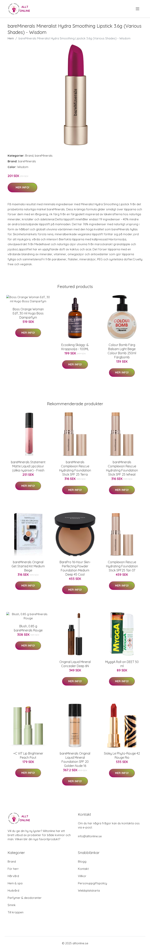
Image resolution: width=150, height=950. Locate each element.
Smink (12, 905)
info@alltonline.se (90, 836)
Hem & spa (15, 883)
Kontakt (83, 869)
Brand (29, 155)
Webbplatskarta (89, 890)
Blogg (82, 861)
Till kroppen (15, 912)
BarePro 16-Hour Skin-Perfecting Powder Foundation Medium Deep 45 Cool (75, 568)
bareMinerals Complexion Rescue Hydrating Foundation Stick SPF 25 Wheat (122, 468)
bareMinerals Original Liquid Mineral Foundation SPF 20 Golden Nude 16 (75, 759)
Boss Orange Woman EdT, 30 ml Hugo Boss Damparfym (28, 313)
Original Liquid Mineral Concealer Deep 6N (75, 664)
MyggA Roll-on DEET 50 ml (122, 664)
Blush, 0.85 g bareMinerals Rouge (28, 628)
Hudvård (13, 890)
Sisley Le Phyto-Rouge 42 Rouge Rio (122, 755)
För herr (13, 869)
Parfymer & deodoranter (25, 898)
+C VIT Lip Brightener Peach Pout (28, 755)
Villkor (82, 876)
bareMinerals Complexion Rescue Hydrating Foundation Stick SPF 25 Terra (75, 468)
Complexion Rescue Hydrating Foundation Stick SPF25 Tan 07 (122, 566)
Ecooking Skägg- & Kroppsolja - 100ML (75, 347)
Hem (11, 38)
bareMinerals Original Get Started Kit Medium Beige (28, 566)
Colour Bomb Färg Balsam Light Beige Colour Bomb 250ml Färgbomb (122, 351)
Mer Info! (22, 187)
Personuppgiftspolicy (92, 883)
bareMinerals (44, 155)
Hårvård (13, 876)
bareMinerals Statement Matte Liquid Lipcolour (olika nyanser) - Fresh (28, 466)
